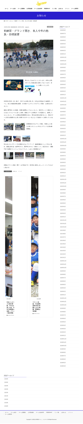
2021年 (6, 396)
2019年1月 (63, 335)
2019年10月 (63, 305)
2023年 (6, 389)
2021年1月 (63, 257)
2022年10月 (63, 186)
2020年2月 (63, 291)
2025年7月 (63, 74)
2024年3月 (63, 128)
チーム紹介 (13, 412)
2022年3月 (63, 210)
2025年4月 (63, 84)
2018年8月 (63, 352)
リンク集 (56, 412)
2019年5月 (63, 321)
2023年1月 (63, 176)
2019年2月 (63, 332)
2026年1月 (63, 54)
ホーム (6, 412)
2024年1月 (63, 135)
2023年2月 (63, 172)
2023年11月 (63, 142)
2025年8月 (63, 70)
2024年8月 (63, 111)
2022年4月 (63, 206)
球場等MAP (49, 412)
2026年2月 (63, 50)
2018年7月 (63, 355)
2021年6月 (63, 240)
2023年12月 (63, 138)
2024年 (6, 385)
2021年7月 (63, 237)
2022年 (6, 392)
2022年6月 (63, 199)
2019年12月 (63, 298)
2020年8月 (63, 274)
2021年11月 (63, 223)
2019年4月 (63, 325)
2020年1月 (63, 294)
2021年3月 (63, 250)
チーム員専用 (8, 414)
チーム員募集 (22, 412)
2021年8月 (63, 233)
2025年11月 (63, 60)
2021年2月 (63, 254)
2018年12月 (63, 338)
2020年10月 (63, 267)
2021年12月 (63, 220)
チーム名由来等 (40, 412)
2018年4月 (63, 366)
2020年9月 (63, 271)
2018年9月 (63, 349)
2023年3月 (63, 169)
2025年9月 (63, 67)
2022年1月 (63, 216)
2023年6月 (63, 159)
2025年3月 (63, 87)
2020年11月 (63, 264)
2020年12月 (63, 260)
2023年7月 (63, 155)
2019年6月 (63, 318)
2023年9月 (63, 149)
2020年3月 (63, 288)
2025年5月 (63, 81)
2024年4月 (63, 125)
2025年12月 (63, 57)
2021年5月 (63, 243)
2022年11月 (63, 182)
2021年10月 (63, 227)
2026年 (6, 379)
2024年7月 (63, 115)
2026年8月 (63, 30)
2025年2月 (63, 91)
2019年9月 (63, 308)
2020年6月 (63, 281)
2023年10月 (63, 145)
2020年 (6, 399)
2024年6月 (63, 118)
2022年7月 (63, 196)
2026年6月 (63, 37)
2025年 (6, 382)
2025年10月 (63, 64)
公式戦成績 (31, 412)
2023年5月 (63, 162)
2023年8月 (63, 152)
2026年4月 (63, 43)
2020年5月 (63, 284)
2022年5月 (63, 203)
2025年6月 (63, 77)
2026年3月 (63, 47)
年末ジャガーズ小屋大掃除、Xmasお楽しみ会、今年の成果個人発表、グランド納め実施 (10, 307)
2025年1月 (63, 94)
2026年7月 (63, 33)
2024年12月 (63, 98)
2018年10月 (63, 345)
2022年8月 (63, 193)
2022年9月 (63, 189)
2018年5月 (63, 362)
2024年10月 (63, 104)
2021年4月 (63, 247)
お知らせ (50, 26)
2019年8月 (63, 311)
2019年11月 (63, 301)
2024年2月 (63, 132)
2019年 (6, 402)
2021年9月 (63, 230)
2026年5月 (63, 40)
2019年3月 (63, 328)
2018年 (6, 406)
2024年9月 (63, 108)
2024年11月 (63, 101)
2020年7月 (63, 277)
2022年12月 (63, 179)
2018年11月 (63, 342)
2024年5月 (63, 121)
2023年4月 (63, 165)
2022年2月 (63, 213)
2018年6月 (63, 359)
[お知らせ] (8, 236)
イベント (20, 171)
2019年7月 (63, 315)
